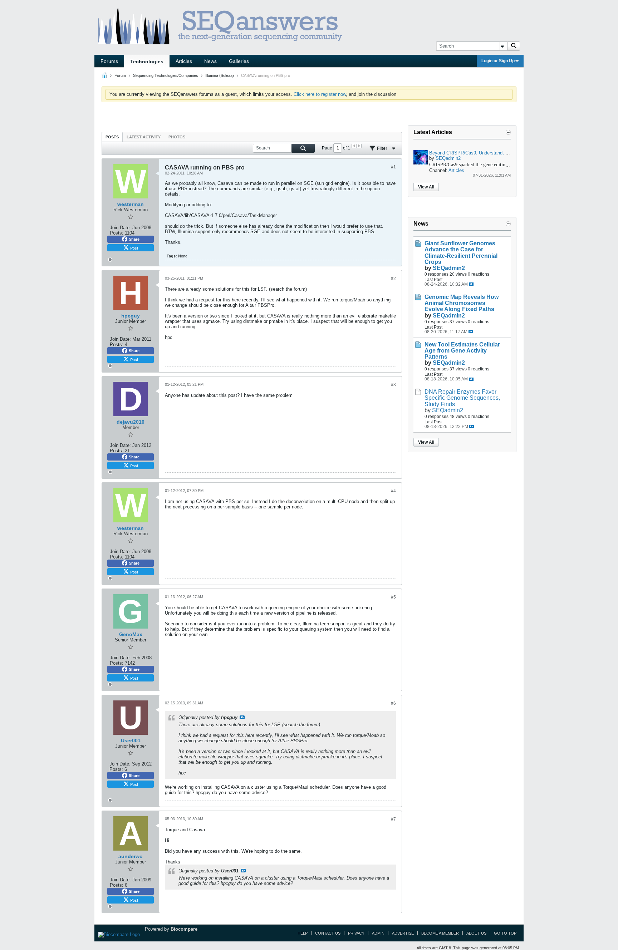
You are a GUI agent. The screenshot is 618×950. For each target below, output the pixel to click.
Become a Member (440, 933)
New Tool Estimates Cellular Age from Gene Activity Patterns (462, 350)
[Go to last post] (471, 284)
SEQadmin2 (448, 158)
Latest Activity (144, 137)
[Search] (513, 46)
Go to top (505, 933)
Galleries (239, 61)
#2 (393, 278)
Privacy (356, 933)
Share (134, 239)
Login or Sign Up (498, 60)
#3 (393, 384)
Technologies (146, 61)
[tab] (112, 137)
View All (426, 186)
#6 (393, 703)
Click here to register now (320, 94)
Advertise (403, 933)
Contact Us (327, 933)
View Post (242, 717)
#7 (393, 819)
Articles (184, 61)
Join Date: (120, 227)
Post (134, 248)
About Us (476, 933)
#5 (393, 597)
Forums (109, 61)
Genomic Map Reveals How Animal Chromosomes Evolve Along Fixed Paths (462, 303)
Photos (176, 137)
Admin (378, 933)
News (210, 61)
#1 (393, 166)
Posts (112, 137)
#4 (393, 490)
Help (303, 933)
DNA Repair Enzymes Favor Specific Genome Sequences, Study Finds (462, 398)
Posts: (116, 233)
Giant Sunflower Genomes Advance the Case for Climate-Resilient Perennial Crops (461, 252)
